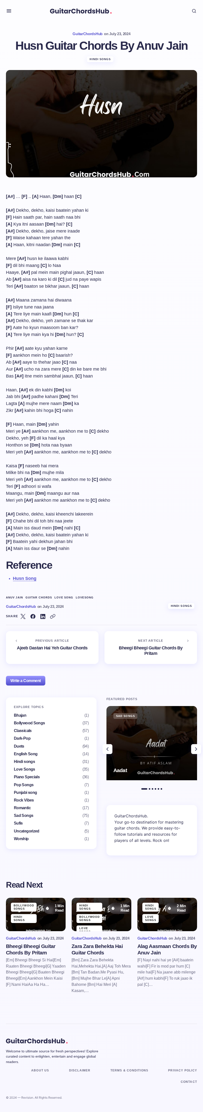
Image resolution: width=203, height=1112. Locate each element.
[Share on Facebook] (33, 616)
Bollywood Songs (29, 723)
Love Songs (24, 769)
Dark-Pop (22, 738)
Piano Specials (27, 777)
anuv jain (14, 597)
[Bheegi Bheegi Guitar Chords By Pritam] (150, 647)
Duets (19, 746)
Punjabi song (25, 792)
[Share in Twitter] (23, 616)
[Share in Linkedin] (43, 616)
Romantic (22, 808)
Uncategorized (26, 831)
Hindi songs (100, 59)
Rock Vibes (24, 800)
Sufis (18, 823)
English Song (25, 754)
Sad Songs (23, 815)
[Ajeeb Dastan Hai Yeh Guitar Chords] (52, 647)
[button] (9, 11)
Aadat (120, 770)
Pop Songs (23, 785)
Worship (21, 839)
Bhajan (20, 715)
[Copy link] (53, 616)
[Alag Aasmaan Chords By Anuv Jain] (167, 914)
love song (63, 597)
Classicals (23, 731)
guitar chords (38, 597)
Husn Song (24, 578)
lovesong (85, 597)
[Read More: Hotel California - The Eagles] (151, 743)
